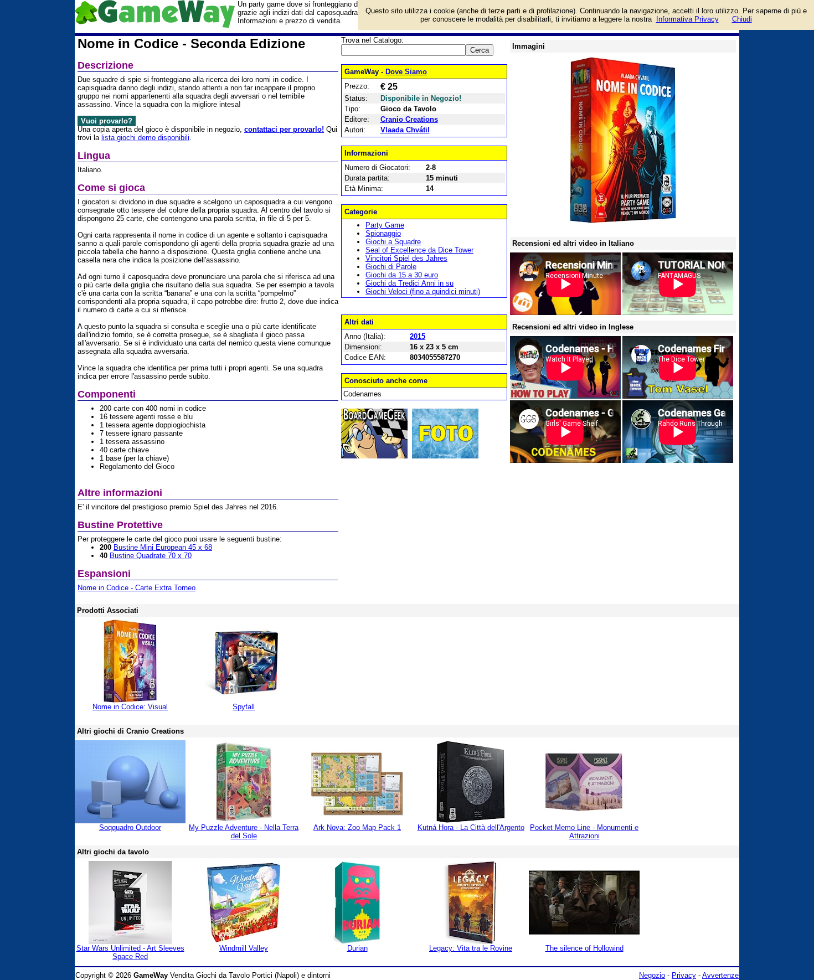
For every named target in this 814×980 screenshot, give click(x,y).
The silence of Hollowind (584, 948)
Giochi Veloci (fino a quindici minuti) (422, 291)
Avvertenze (720, 975)
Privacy (684, 975)
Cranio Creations (409, 119)
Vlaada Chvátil (405, 130)
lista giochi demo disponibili (145, 137)
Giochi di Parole (390, 266)
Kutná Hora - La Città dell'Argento (471, 827)
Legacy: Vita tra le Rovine (470, 948)
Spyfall (244, 707)
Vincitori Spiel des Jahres (406, 258)
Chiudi (742, 19)
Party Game (384, 225)
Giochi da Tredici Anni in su (409, 283)
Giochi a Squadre (393, 242)
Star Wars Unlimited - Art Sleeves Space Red (130, 952)
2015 (417, 336)
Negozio (652, 975)
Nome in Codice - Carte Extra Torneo (136, 588)
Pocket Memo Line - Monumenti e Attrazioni (584, 831)
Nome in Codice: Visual (130, 707)
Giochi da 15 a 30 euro (401, 275)
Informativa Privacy (687, 19)
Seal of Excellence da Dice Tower (419, 250)
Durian (357, 948)
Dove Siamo (406, 72)
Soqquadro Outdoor (130, 827)
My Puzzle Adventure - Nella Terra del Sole (243, 831)
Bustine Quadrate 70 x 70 (151, 555)
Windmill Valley (243, 948)
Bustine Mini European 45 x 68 (163, 547)
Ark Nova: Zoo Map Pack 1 (357, 827)
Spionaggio (383, 233)
